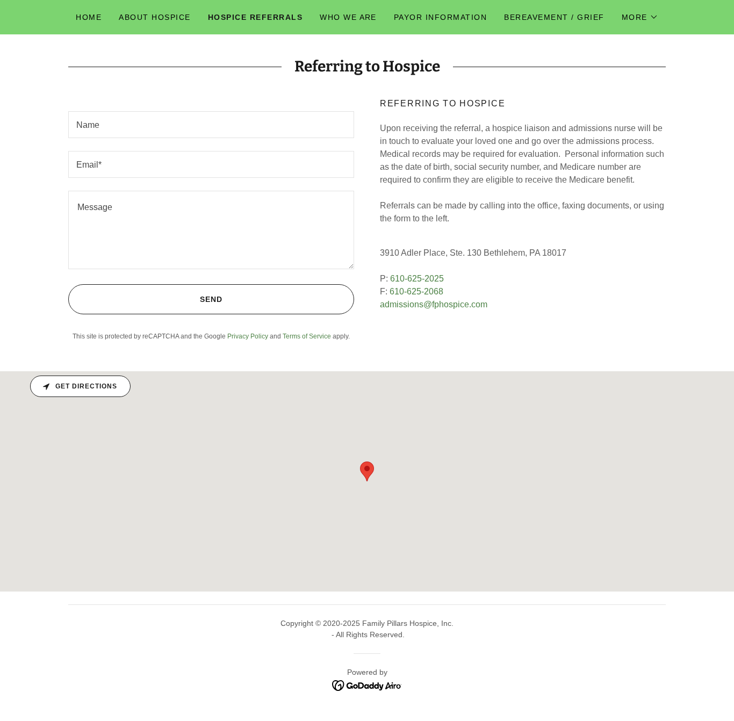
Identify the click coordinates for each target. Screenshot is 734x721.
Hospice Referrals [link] (255, 17)
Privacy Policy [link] (247, 336)
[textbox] (211, 124)
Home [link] (89, 17)
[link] (367, 685)
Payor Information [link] (440, 17)
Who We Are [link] (348, 17)
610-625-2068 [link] (416, 291)
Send (211, 299)
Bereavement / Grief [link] (554, 17)
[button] (640, 17)
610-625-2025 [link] (417, 278)
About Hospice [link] (154, 17)
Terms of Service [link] (307, 336)
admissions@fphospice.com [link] (433, 304)
